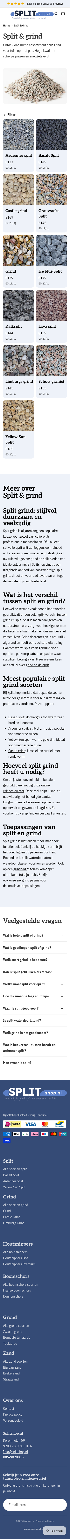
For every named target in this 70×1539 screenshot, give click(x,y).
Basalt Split (11, 1175)
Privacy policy (12, 1414)
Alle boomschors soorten (20, 1284)
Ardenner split (18, 728)
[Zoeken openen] (56, 14)
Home (6, 25)
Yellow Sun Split (14, 1187)
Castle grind (16, 750)
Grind (7, 1211)
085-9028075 (13, 1457)
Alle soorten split (15, 1169)
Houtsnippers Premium (19, 1264)
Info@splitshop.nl (15, 1451)
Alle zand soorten (15, 1361)
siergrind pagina (28, 880)
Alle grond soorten (16, 1325)
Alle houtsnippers (15, 1252)
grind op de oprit (37, 665)
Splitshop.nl (28, 1521)
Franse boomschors (17, 1290)
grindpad (20, 869)
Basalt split (16, 717)
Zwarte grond (12, 1331)
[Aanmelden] (60, 1504)
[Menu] (7, 14)
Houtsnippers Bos (15, 1258)
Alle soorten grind (15, 1205)
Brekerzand (11, 1373)
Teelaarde (10, 1343)
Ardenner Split (13, 1181)
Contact (8, 1408)
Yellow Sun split (19, 739)
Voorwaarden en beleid (35, 1529)
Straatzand (11, 1379)
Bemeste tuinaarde (16, 1337)
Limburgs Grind (13, 1223)
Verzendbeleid (13, 1420)
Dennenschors (13, 1296)
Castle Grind (11, 1217)
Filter (11, 114)
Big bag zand (12, 1367)
